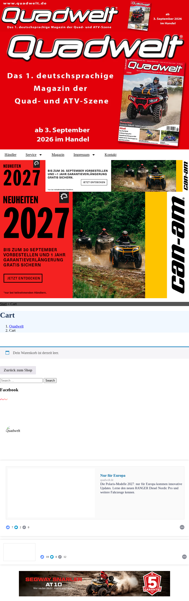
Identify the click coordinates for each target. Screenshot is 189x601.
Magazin (58, 155)
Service (31, 155)
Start (3, 304)
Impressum (81, 155)
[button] (18, 527)
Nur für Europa (112, 475)
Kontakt (110, 155)
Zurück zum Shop (18, 370)
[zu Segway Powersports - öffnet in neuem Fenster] (94, 583)
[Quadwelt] (13, 432)
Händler (10, 155)
